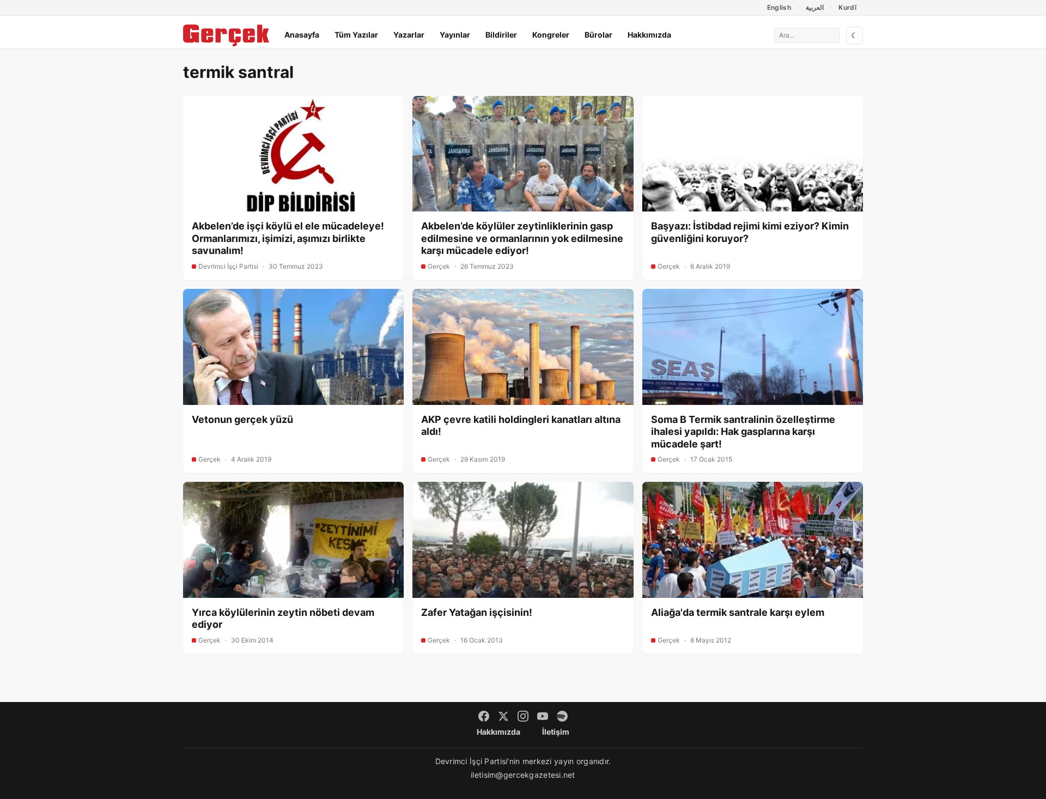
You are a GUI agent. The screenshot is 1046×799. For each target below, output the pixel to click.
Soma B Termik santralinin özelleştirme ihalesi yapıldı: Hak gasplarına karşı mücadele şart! (743, 432)
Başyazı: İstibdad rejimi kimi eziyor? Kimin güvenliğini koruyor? (750, 232)
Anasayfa (301, 34)
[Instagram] (523, 716)
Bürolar (598, 34)
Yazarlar (408, 34)
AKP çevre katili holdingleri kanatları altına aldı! (521, 426)
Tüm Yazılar (356, 34)
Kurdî (847, 7)
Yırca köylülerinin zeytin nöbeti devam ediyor (283, 619)
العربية (815, 7)
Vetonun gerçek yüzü (242, 419)
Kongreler (550, 34)
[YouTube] (542, 716)
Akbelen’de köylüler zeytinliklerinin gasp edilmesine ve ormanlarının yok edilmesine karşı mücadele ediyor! (522, 238)
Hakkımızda (649, 34)
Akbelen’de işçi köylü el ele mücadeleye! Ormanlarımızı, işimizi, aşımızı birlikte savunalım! (288, 238)
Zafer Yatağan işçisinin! (476, 612)
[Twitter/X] (503, 716)
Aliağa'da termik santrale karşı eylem (737, 612)
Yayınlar (455, 34)
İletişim (555, 731)
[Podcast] (562, 716)
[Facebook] (483, 716)
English (779, 7)
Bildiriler (501, 34)
